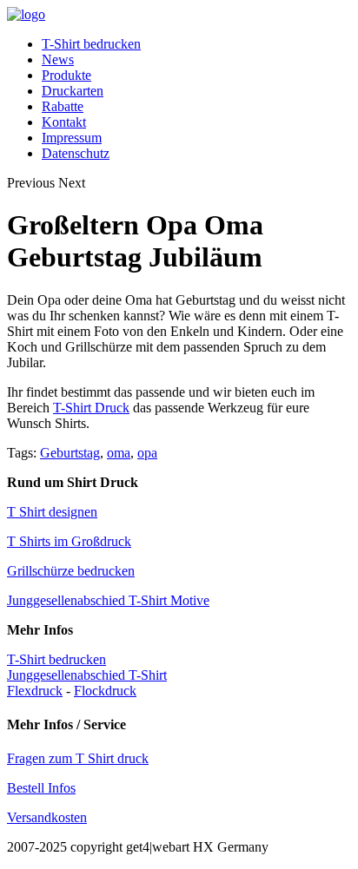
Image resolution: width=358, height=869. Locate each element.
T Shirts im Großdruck (69, 541)
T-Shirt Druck (91, 407)
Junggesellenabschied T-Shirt (87, 675)
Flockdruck (105, 690)
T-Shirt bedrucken (91, 43)
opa (147, 452)
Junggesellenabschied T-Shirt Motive (108, 600)
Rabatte (62, 106)
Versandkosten (47, 817)
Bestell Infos (41, 787)
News (58, 59)
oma (118, 452)
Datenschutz (75, 153)
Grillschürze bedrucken (71, 570)
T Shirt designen (52, 511)
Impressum (72, 137)
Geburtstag (70, 452)
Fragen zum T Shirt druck (78, 758)
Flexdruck (35, 690)
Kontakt (64, 122)
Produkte (66, 75)
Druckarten (72, 90)
